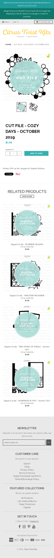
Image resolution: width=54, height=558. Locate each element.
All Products (27, 498)
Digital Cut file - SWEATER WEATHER (27, 295)
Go (49, 442)
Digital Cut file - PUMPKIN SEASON (27, 244)
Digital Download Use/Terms (27, 476)
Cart (45, 22)
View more (27, 196)
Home (8, 44)
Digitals (27, 507)
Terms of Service (27, 473)
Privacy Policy (27, 470)
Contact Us (34, 521)
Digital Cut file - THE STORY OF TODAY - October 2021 (27, 348)
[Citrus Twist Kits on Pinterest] (29, 526)
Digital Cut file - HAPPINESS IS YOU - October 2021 (27, 400)
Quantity (10, 150)
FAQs (27, 467)
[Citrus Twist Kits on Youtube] (33, 526)
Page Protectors (27, 504)
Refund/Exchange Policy (27, 479)
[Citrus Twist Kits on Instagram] (24, 526)
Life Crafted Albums (27, 501)
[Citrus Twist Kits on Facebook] (20, 526)
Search (27, 463)
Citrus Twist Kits (27, 247)
